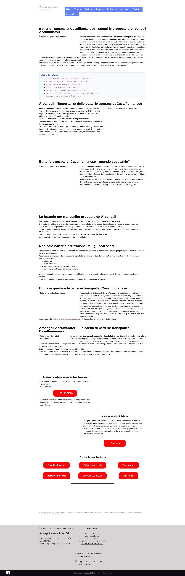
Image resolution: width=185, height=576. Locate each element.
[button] (78, 9)
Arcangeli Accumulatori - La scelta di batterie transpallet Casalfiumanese (73, 93)
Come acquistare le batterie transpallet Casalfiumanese (66, 90)
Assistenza (112, 9)
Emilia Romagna (55, 354)
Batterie (88, 9)
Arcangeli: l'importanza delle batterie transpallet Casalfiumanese (67, 79)
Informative (71, 14)
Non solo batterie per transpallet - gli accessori (63, 87)
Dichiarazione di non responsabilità (92, 541)
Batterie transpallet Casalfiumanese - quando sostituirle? (67, 82)
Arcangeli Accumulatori (108, 296)
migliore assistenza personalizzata (65, 319)
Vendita (77, 9)
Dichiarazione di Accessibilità (92, 544)
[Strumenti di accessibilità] (8, 572)
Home (69, 9)
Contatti (136, 9)
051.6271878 (101, 301)
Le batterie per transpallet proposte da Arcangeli (64, 85)
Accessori (124, 9)
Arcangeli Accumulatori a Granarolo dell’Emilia (97, 42)
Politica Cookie (92, 539)
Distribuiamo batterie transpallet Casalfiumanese (64, 96)
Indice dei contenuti (50, 75)
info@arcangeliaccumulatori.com (57, 544)
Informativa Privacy (92, 536)
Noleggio (100, 9)
